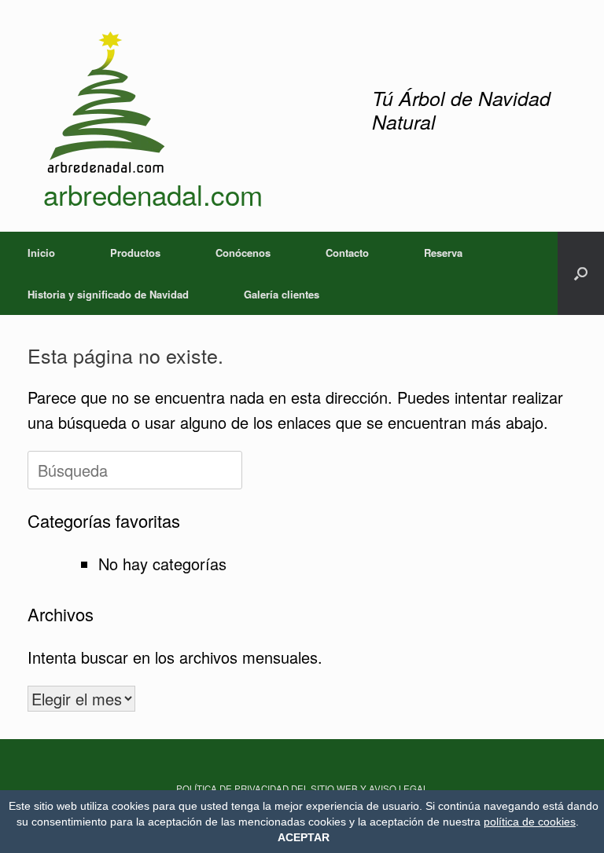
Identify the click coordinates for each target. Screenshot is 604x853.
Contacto (347, 252)
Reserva (443, 252)
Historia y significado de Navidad (108, 294)
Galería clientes (281, 294)
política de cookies (530, 821)
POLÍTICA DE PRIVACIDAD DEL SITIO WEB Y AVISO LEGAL (302, 788)
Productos (135, 252)
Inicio (41, 252)
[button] (581, 273)
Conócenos (243, 252)
